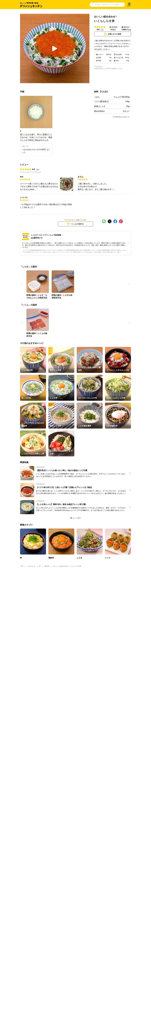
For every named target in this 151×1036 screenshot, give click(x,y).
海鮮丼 (46, 566)
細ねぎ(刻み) (99, 111)
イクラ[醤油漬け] (101, 101)
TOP (21, 566)
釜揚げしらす (99, 106)
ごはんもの (31, 566)
